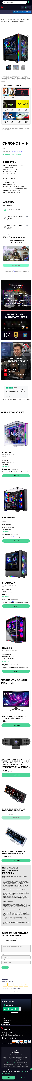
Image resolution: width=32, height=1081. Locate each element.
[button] (16, 1018)
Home (3, 20)
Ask (5, 967)
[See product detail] (16, 434)
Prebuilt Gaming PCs (12, 20)
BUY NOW (16, 475)
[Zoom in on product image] (28, 35)
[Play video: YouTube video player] (16, 254)
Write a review (18, 151)
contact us (3, 80)
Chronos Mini (25, 20)
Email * (3, 959)
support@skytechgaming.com (10, 1034)
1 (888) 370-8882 (6, 1032)
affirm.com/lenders (9, 1062)
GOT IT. (9, 1078)
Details (23, 1078)
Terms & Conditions (7, 1073)
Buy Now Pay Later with (16, 1054)
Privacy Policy (23, 1071)
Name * (3, 954)
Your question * (5, 943)
